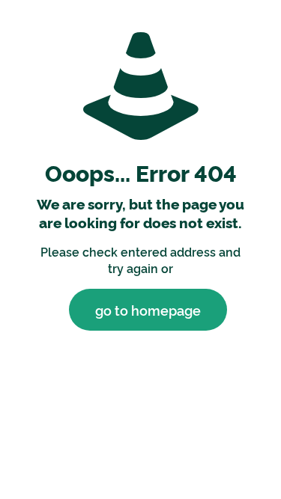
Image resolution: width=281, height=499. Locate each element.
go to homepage (148, 310)
